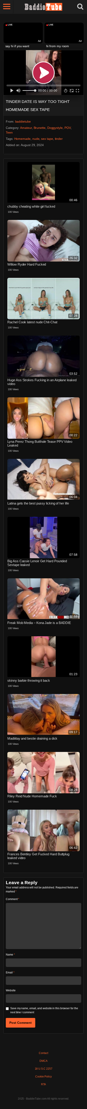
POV (67, 128)
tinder (59, 138)
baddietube (23, 121)
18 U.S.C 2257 (43, 1068)
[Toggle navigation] (6, 6)
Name (10, 954)
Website (10, 990)
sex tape (47, 138)
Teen (9, 132)
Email (10, 972)
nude (35, 138)
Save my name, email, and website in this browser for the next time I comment (44, 1010)
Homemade (22, 138)
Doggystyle (55, 128)
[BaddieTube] (43, 6)
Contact (43, 1053)
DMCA (43, 1060)
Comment (12, 899)
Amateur (26, 128)
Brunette (40, 128)
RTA (43, 1084)
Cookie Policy (43, 1076)
